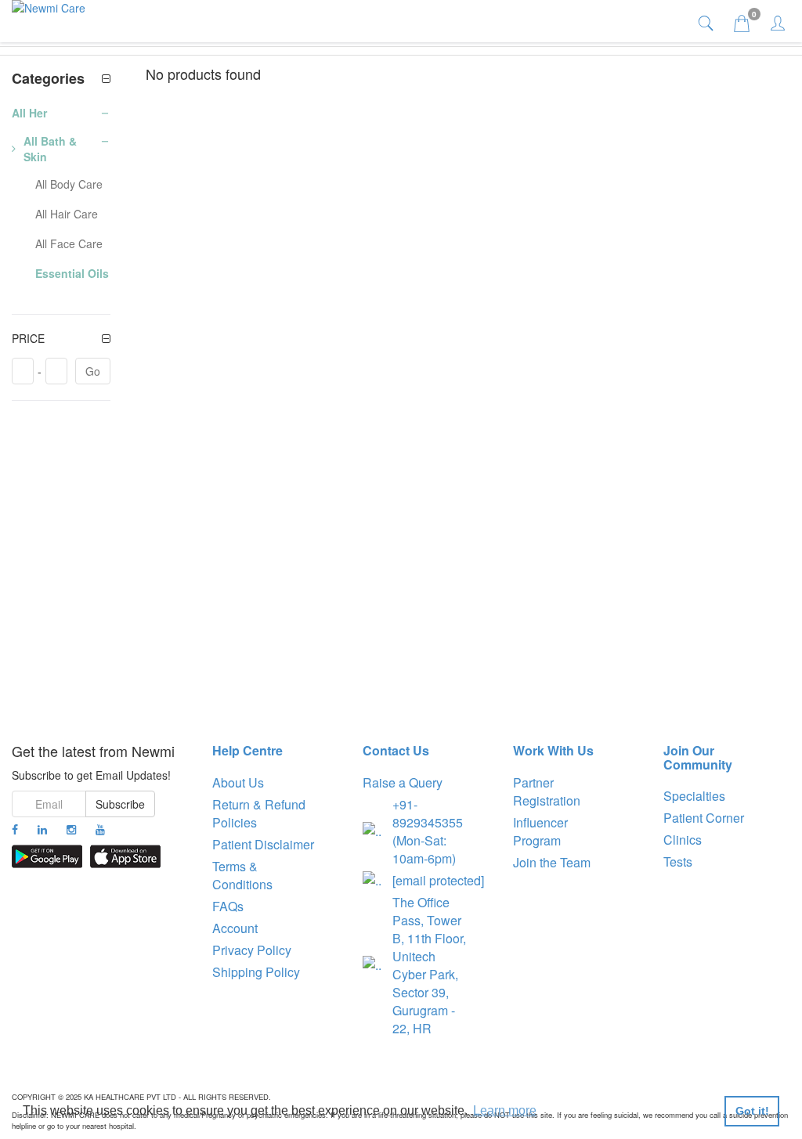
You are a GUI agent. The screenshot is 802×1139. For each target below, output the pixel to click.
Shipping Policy (256, 972)
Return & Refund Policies (258, 813)
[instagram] (71, 829)
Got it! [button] (752, 1111)
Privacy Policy (251, 950)
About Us (238, 782)
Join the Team (552, 862)
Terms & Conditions (242, 875)
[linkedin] (42, 829)
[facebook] (15, 829)
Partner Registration (546, 791)
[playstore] (47, 856)
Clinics (682, 840)
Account (235, 928)
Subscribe (120, 804)
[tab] (707, 22)
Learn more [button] (504, 1110)
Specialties (694, 796)
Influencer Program (540, 831)
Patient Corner (703, 818)
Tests (677, 861)
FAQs (228, 906)
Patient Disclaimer (263, 844)
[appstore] (125, 856)
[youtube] (100, 829)
